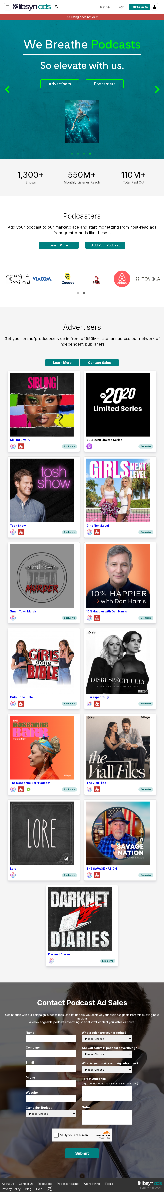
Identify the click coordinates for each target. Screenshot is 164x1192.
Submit (82, 1153)
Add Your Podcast (105, 245)
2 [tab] (78, 154)
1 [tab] (72, 154)
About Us (8, 1183)
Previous (8, 89)
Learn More (58, 245)
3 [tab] (84, 154)
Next (156, 89)
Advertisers (44, 83)
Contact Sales (99, 363)
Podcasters (89, 83)
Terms (109, 1183)
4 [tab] (90, 154)
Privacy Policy (11, 1189)
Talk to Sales (139, 6)
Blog (28, 1189)
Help (39, 1189)
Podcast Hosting (68, 1183)
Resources (45, 1183)
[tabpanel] (17, 279)
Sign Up (105, 6)
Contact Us (26, 1183)
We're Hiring (91, 1183)
